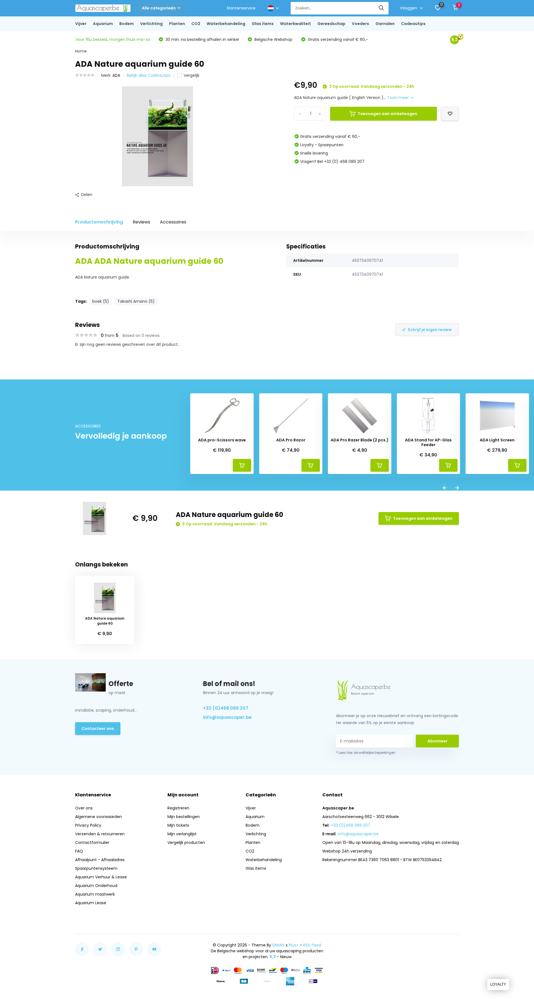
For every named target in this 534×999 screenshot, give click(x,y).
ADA (116, 75)
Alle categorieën (159, 8)
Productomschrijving (99, 222)
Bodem (126, 23)
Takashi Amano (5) (136, 301)
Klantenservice (241, 8)
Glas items (263, 23)
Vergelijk (191, 75)
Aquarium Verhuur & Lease (101, 877)
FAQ (79, 851)
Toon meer (398, 97)
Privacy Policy (88, 825)
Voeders (360, 23)
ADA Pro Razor (290, 440)
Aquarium (103, 23)
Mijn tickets (178, 825)
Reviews (141, 222)
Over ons (84, 808)
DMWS (278, 945)
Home (81, 51)
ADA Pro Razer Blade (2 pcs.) (360, 440)
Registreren (178, 808)
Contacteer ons (97, 728)
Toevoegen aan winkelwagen (387, 113)
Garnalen (385, 23)
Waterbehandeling (226, 23)
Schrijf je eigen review (430, 329)
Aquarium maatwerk (95, 894)
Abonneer (437, 741)
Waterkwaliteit (295, 23)
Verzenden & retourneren (100, 834)
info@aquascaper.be (227, 717)
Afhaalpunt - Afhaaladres (100, 860)
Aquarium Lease (90, 903)
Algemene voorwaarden (98, 816)
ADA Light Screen (497, 440)
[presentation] (445, 488)
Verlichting (151, 23)
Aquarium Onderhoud (96, 885)
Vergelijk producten (186, 842)
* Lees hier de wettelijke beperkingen (365, 752)
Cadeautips (413, 23)
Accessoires (173, 222)
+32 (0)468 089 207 (225, 708)
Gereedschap (331, 23)
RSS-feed (312, 945)
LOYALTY (498, 984)
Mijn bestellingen (183, 816)
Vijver (80, 23)
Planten (177, 23)
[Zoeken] (382, 8)
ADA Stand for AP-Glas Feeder (428, 442)
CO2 (195, 23)
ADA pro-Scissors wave (222, 440)
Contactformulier (92, 842)
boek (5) (100, 301)
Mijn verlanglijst (182, 834)
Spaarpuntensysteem (96, 868)
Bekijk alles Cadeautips (148, 75)
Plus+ (294, 945)
